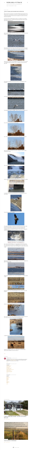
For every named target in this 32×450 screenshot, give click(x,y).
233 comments (8, 419)
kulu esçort (8, 367)
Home (7, 5)
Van (7, 380)
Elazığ (7, 379)
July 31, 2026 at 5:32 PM (13, 374)
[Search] (27, 2)
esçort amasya (8, 366)
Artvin (7, 381)
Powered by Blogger (16, 447)
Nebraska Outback (14, 2)
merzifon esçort (8, 368)
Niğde (7, 382)
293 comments (8, 442)
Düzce (7, 376)
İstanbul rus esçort (9, 371)
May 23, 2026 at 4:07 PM (13, 363)
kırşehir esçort (8, 370)
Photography (11, 5)
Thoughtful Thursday (10, 440)
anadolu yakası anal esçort (10, 369)
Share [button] (4, 353)
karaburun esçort (8, 365)
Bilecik (7, 378)
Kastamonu (8, 377)
